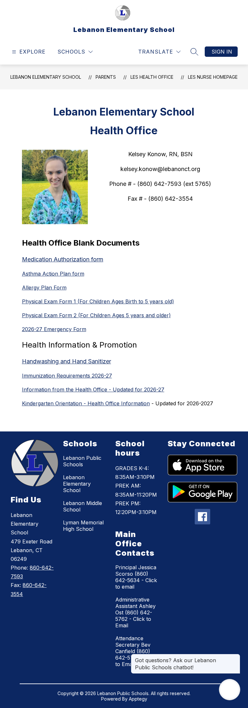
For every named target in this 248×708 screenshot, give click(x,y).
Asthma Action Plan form (53, 273)
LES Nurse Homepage (213, 77)
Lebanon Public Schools (82, 461)
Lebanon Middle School (82, 506)
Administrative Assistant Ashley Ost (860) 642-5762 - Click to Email (135, 612)
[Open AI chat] (230, 690)
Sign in (222, 51)
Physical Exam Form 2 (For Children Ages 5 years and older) (96, 315)
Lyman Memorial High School (83, 525)
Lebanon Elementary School (45, 77)
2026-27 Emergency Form (54, 329)
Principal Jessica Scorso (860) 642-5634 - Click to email (136, 577)
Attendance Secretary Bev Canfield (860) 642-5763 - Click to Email (136, 651)
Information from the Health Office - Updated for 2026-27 (93, 389)
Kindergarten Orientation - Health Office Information (86, 403)
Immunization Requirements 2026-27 (67, 375)
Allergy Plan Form (44, 287)
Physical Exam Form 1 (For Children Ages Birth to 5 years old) (98, 301)
